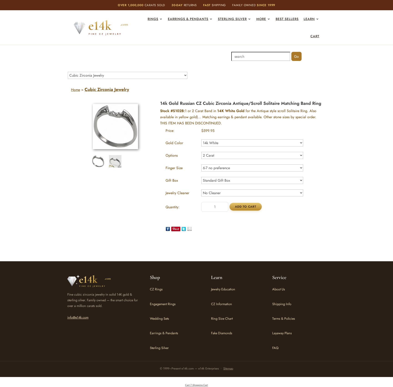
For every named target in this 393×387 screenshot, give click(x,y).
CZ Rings (156, 289)
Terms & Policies (283, 318)
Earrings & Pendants (188, 19)
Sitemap (228, 368)
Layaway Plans (282, 333)
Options (172, 155)
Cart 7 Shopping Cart (196, 385)
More (261, 19)
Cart (314, 36)
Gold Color (174, 143)
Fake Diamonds (221, 333)
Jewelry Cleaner (177, 193)
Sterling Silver (232, 19)
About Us (278, 289)
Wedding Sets (159, 318)
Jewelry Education (223, 289)
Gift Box (172, 180)
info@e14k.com (77, 317)
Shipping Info (281, 304)
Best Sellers (287, 19)
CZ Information (221, 304)
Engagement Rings (163, 304)
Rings (153, 19)
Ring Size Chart (222, 318)
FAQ (275, 347)
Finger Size (174, 168)
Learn (309, 19)
